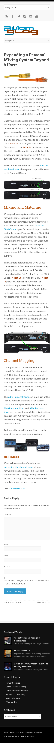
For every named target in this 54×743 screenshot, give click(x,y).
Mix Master (14, 733)
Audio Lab (38, 733)
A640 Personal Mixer (14, 408)
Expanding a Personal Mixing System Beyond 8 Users (26, 59)
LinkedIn (31, 16)
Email (6, 556)
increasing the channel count (19, 466)
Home (6, 733)
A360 (14, 488)
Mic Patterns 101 (22, 650)
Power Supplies (13, 683)
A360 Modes (11, 702)
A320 (10, 488)
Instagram (25, 16)
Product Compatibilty (15, 694)
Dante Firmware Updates (17, 690)
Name (6, 544)
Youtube (37, 16)
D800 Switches (43, 603)
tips (24, 488)
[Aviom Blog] (21, 34)
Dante (19, 488)
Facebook (13, 16)
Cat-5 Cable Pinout (13, 603)
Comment (8, 515)
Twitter (19, 16)
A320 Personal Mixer (18, 396)
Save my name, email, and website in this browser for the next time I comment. (26, 582)
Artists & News (26, 733)
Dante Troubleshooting (16, 686)
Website (7, 567)
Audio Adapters (13, 698)
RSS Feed (7, 16)
